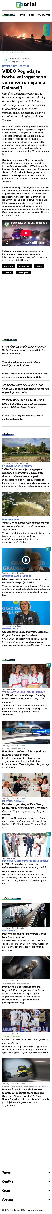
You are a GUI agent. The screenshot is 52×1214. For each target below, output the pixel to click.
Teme (6, 1172)
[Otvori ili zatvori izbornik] (48, 5)
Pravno (7, 1200)
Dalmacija (24, 266)
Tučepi (7, 272)
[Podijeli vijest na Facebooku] (47, 28)
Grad (6, 1190)
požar (39, 266)
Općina (7, 1181)
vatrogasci (23, 272)
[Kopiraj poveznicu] (47, 32)
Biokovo (8, 266)
